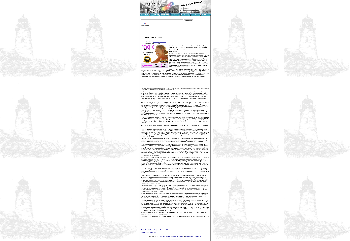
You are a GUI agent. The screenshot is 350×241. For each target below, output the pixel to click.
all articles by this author (159, 42)
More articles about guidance (149, 232)
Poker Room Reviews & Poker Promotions (171, 236)
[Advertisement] (174, 18)
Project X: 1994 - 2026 (175, 239)
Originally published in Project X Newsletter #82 (154, 230)
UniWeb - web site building (193, 236)
